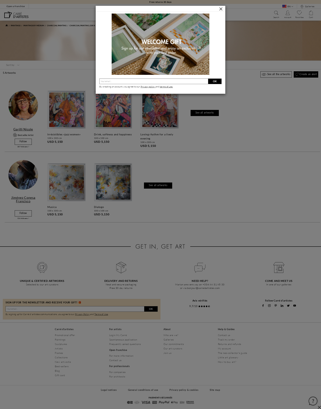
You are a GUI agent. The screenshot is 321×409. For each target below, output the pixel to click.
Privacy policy (148, 86)
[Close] (221, 9)
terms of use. (166, 86)
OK (215, 81)
